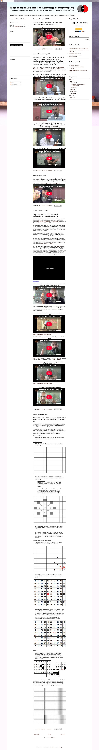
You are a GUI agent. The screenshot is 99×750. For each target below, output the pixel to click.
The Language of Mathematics (43, 221)
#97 (79, 48)
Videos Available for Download (62, 15)
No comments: (49, 170)
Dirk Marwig (71, 67)
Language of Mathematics (46, 27)
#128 (84, 48)
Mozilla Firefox (18, 26)
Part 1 (42, 243)
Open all (11, 22)
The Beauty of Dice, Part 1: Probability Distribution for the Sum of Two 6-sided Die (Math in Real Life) (49, 180)
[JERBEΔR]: (71, 53)
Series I (51, 243)
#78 (84, 50)
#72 (80, 53)
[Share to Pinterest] (61, 170)
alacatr (52, 747)
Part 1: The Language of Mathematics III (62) (42, 383)
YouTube (39, 241)
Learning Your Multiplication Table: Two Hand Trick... (78, 85)
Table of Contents (19, 15)
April (72, 89)
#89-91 (87, 50)
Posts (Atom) (52, 737)
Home (49, 734)
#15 (77, 48)
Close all (16, 22)
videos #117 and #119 (77, 54)
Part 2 (46, 243)
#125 (72, 51)
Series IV (47, 228)
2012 (71, 97)
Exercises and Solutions (30, 15)
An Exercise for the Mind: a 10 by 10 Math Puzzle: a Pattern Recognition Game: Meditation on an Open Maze (49, 419)
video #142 (74, 56)
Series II (38, 336)
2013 (71, 95)
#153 (87, 48)
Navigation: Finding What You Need (45, 15)
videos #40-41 (76, 50)
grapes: (70, 56)
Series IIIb (41, 386)
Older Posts (62, 734)
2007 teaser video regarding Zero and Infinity (50, 68)
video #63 (76, 53)
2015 (71, 79)
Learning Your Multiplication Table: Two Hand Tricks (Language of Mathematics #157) (47, 23)
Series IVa (59, 246)
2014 (71, 81)
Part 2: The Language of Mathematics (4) (42, 334)
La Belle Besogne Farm (74, 70)
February (73, 91)
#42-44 (81, 50)
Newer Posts (36, 734)
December (73, 82)
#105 (82, 48)
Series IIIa (39, 362)
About (11, 15)
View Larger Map (36, 281)
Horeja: (70, 48)
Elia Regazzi (71, 65)
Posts (12, 82)
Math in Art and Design (79, 67)
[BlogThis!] (56, 170)
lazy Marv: (71, 50)
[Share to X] (58, 170)
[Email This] (55, 170)
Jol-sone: (71, 54)
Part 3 (39, 358)
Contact (72, 15)
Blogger (61, 747)
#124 (70, 51)
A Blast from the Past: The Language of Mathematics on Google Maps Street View (46, 215)
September (73, 87)
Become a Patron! (79, 26)
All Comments (14, 84)
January (73, 93)
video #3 (74, 48)
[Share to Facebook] (59, 170)
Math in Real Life (57, 27)
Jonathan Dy (71, 68)
